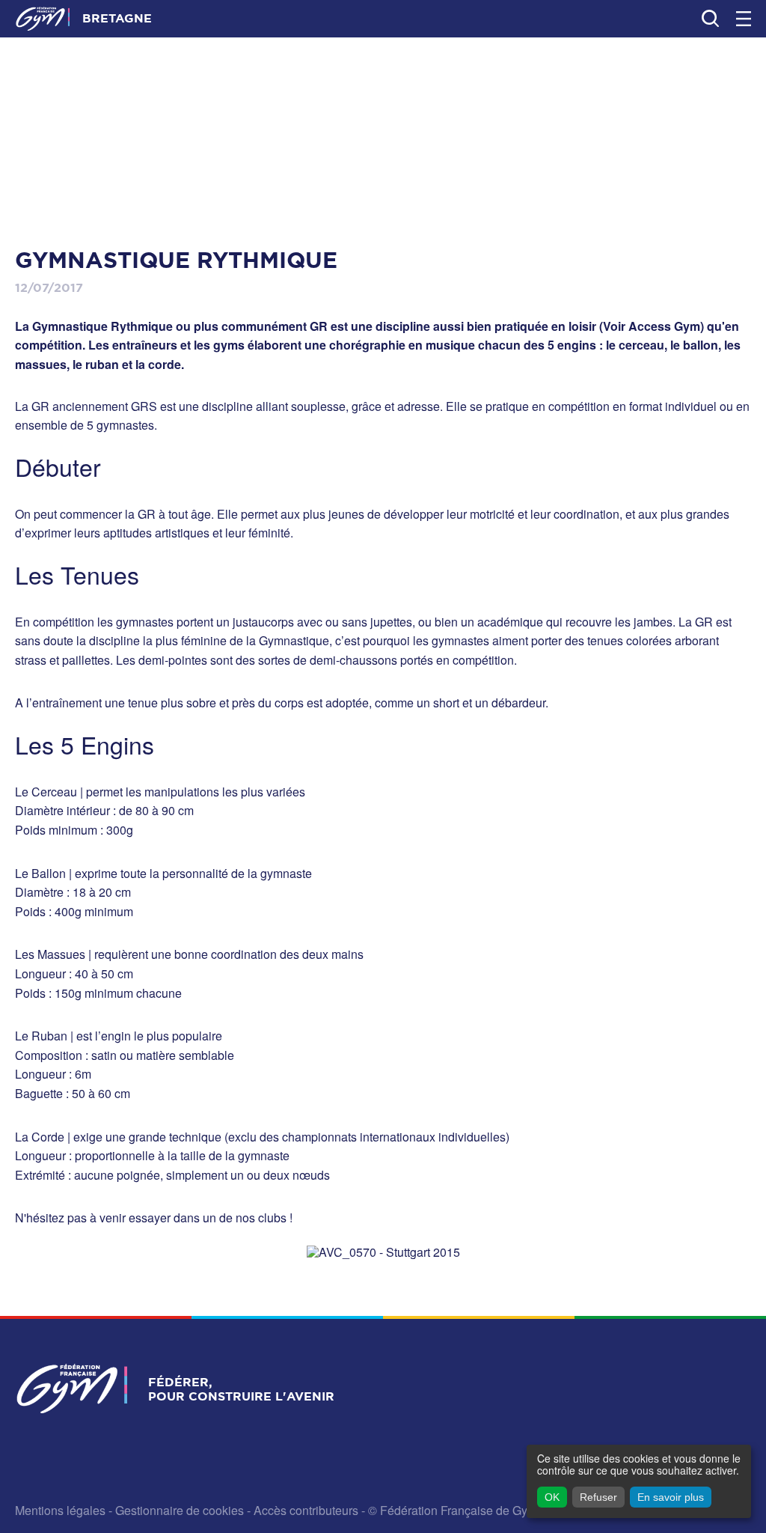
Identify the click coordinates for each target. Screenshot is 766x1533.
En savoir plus (670, 1497)
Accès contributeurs (306, 1510)
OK (552, 1497)
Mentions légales (60, 1510)
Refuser (598, 1497)
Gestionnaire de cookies (179, 1510)
